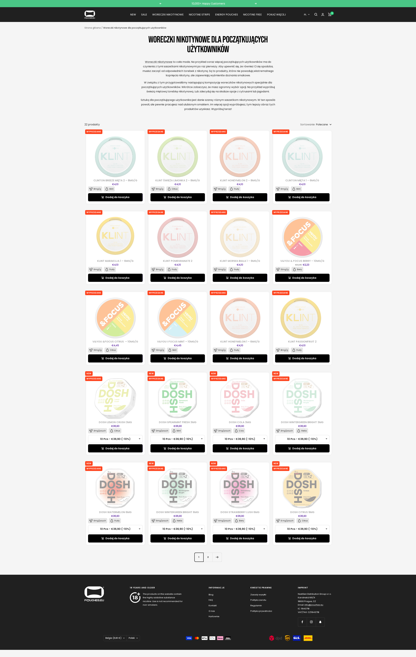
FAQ (211, 600)
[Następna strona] (217, 557)
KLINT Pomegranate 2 (177, 261)
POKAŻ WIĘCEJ (276, 14)
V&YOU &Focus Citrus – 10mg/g (115, 341)
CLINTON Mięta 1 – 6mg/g (302, 180)
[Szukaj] (315, 14)
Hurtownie (214, 616)
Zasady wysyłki (258, 594)
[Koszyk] (330, 14)
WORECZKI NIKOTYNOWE (168, 14)
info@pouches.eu (314, 604)
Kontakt (213, 605)
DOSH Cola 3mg (240, 422)
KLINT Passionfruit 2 (302, 341)
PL (305, 14)
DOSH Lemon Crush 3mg (115, 422)
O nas (212, 611)
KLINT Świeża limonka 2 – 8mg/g (177, 180)
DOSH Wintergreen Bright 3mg (302, 422)
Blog (211, 594)
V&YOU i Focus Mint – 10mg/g (177, 341)
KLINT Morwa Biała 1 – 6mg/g (240, 261)
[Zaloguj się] (322, 14)
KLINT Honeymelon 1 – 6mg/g (240, 341)
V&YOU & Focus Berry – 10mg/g (302, 261)
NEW (133, 14)
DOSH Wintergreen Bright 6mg (177, 512)
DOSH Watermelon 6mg (115, 512)
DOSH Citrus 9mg (302, 512)
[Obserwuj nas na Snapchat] (320, 621)
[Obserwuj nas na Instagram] (311, 621)
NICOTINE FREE (252, 14)
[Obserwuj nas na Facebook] (302, 621)
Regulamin (256, 605)
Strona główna (92, 27)
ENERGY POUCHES (226, 14)
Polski (132, 638)
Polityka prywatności (261, 611)
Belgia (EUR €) (113, 638)
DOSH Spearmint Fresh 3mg (177, 422)
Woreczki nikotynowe (158, 62)
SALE (144, 14)
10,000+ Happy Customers (208, 3)
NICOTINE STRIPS (199, 14)
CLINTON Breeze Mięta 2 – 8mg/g (115, 180)
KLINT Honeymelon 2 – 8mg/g (240, 180)
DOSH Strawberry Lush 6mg (240, 512)
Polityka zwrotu (258, 600)
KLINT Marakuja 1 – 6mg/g (115, 261)
